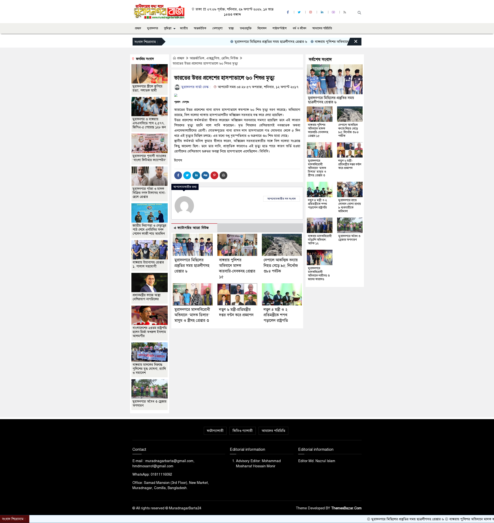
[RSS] (345, 12)
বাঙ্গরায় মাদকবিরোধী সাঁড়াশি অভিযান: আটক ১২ (320, 239)
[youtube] (334, 12)
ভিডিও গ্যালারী (243, 431)
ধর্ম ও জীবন (299, 28)
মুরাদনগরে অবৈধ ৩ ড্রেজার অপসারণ (349, 238)
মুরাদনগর (152, 28)
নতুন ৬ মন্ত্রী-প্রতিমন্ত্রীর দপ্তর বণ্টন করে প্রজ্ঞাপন (349, 164)
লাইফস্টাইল (279, 28)
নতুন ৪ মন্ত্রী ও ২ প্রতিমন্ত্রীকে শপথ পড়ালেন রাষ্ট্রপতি (276, 315)
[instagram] (311, 12)
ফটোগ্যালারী (215, 431)
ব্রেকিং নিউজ (229, 58)
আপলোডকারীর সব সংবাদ (281, 198)
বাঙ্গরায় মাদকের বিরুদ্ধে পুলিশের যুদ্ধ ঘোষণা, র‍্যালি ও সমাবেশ (149, 369)
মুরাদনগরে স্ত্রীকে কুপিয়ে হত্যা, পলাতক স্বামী (147, 88)
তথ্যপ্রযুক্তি (246, 28)
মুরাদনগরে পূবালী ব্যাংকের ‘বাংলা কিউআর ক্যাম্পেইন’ (149, 158)
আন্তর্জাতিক (200, 28)
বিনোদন (262, 28)
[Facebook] (178, 175)
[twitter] (299, 12)
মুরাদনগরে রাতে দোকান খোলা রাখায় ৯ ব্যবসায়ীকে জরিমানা (349, 205)
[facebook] (288, 12)
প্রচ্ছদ (138, 28)
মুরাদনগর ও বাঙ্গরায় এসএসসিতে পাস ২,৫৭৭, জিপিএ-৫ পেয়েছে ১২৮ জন (149, 123)
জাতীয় (184, 28)
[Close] (352, 42)
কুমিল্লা (167, 28)
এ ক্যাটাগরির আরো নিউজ (191, 228)
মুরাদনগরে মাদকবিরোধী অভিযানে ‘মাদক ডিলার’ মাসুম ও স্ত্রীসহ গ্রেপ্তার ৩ (192, 315)
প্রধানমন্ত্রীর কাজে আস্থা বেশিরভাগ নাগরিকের (147, 297)
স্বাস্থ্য (231, 28)
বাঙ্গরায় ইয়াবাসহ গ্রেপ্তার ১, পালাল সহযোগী (148, 264)
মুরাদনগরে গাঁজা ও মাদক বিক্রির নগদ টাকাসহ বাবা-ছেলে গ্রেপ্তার (149, 193)
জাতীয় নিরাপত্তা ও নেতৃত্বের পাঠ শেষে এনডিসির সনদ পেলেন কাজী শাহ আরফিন (149, 230)
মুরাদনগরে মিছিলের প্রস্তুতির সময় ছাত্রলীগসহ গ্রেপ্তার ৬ (250, 42)
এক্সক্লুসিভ (212, 58)
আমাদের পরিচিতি (322, 28)
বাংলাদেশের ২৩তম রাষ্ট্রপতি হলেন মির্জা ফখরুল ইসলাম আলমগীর (150, 332)
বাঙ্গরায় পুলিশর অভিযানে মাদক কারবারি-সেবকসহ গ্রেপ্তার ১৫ (335, 42)
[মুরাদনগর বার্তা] (159, 11)
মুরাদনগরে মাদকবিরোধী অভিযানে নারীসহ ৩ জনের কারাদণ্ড (319, 273)
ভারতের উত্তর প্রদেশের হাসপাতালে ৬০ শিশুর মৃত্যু (205, 63)
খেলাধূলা (217, 28)
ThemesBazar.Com (346, 508)
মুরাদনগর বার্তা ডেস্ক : (195, 87)
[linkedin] (322, 12)
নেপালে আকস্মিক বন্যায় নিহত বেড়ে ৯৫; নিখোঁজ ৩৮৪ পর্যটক (281, 266)
